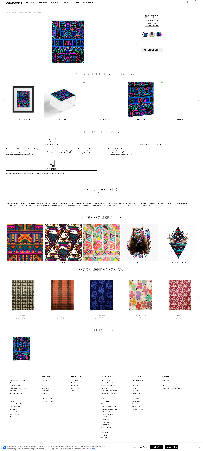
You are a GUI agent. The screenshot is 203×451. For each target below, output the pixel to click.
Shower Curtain (76, 388)
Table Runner (106, 430)
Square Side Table (47, 401)
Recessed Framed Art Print (19, 388)
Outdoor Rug (106, 401)
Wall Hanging (14, 414)
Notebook (135, 383)
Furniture (45, 376)
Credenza (44, 380)
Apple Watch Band (138, 409)
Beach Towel (136, 401)
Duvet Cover (75, 380)
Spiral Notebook (137, 380)
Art (77, 3)
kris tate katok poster (33, 12)
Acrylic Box (105, 419)
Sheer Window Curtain (109, 406)
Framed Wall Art (15, 383)
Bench (43, 383)
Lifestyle (136, 376)
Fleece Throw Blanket (109, 393)
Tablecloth (105, 435)
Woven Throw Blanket (109, 396)
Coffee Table (45, 390)
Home (8, 12)
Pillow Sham (75, 385)
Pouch (134, 388)
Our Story (67, 3)
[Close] (199, 447)
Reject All (157, 447)
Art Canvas (14, 396)
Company (166, 376)
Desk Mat (135, 385)
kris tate (155, 20)
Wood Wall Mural (16, 406)
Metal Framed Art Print (17, 380)
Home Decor (107, 376)
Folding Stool (45, 388)
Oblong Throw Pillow (108, 385)
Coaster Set (105, 422)
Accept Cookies (172, 447)
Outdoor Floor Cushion (109, 390)
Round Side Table (47, 398)
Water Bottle (136, 393)
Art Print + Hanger (16, 393)
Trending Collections (48, 3)
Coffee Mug (105, 425)
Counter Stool (45, 396)
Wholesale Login (152, 50)
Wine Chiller (106, 438)
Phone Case (136, 406)
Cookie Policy (90, 449)
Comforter (74, 383)
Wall (12, 376)
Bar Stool (44, 393)
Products (30, 3)
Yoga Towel (136, 398)
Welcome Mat (106, 404)
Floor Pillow (106, 388)
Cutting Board (106, 427)
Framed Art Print (15, 385)
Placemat (105, 432)
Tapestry (13, 417)
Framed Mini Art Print (17, 404)
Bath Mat (74, 390)
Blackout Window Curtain (110, 409)
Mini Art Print (14, 401)
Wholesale (88, 3)
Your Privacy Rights (140, 447)
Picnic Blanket (137, 404)
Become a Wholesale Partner (172, 388)
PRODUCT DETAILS (152, 25)
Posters (14, 12)
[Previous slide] (5, 100)
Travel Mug (135, 390)
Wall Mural (13, 411)
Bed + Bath (76, 376)
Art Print (13, 390)
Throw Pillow (106, 380)
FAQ (163, 385)
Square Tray (106, 411)
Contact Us (166, 383)
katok (147, 20)
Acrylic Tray (105, 417)
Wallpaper (13, 409)
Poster (21, 12)
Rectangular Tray (107, 414)
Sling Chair (44, 385)
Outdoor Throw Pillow (109, 383)
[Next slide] (198, 100)
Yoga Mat (135, 396)
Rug (103, 398)
